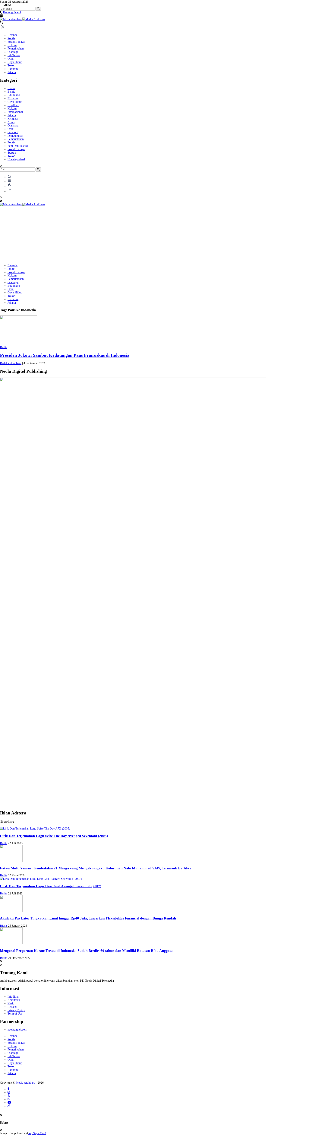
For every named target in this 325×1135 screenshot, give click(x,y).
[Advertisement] (162, 234)
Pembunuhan (15, 135)
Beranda (12, 35)
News (11, 122)
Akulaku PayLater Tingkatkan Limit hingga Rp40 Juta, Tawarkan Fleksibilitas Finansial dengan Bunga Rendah (88, 918)
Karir (11, 1003)
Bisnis (11, 91)
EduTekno (14, 55)
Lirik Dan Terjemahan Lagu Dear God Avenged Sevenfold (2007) (50, 886)
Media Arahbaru (25, 1082)
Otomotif (13, 132)
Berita (11, 88)
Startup (12, 152)
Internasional (15, 112)
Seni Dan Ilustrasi (18, 145)
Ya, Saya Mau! (37, 1133)
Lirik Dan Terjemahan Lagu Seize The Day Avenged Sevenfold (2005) (54, 836)
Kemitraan (14, 1000)
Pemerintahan (16, 48)
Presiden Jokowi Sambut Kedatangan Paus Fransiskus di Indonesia (64, 355)
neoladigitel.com (17, 1029)
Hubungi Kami (12, 12)
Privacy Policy (16, 1010)
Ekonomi (13, 68)
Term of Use (15, 1013)
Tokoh (11, 65)
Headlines (13, 105)
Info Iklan (13, 996)
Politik (11, 38)
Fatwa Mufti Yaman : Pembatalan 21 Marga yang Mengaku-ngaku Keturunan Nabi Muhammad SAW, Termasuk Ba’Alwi (95, 868)
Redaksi (12, 1006)
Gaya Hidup (15, 62)
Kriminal (13, 118)
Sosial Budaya (16, 41)
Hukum (12, 45)
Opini (11, 58)
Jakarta (12, 72)
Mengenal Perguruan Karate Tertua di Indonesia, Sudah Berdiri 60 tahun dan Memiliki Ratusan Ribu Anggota (86, 951)
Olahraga (13, 51)
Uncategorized (16, 159)
